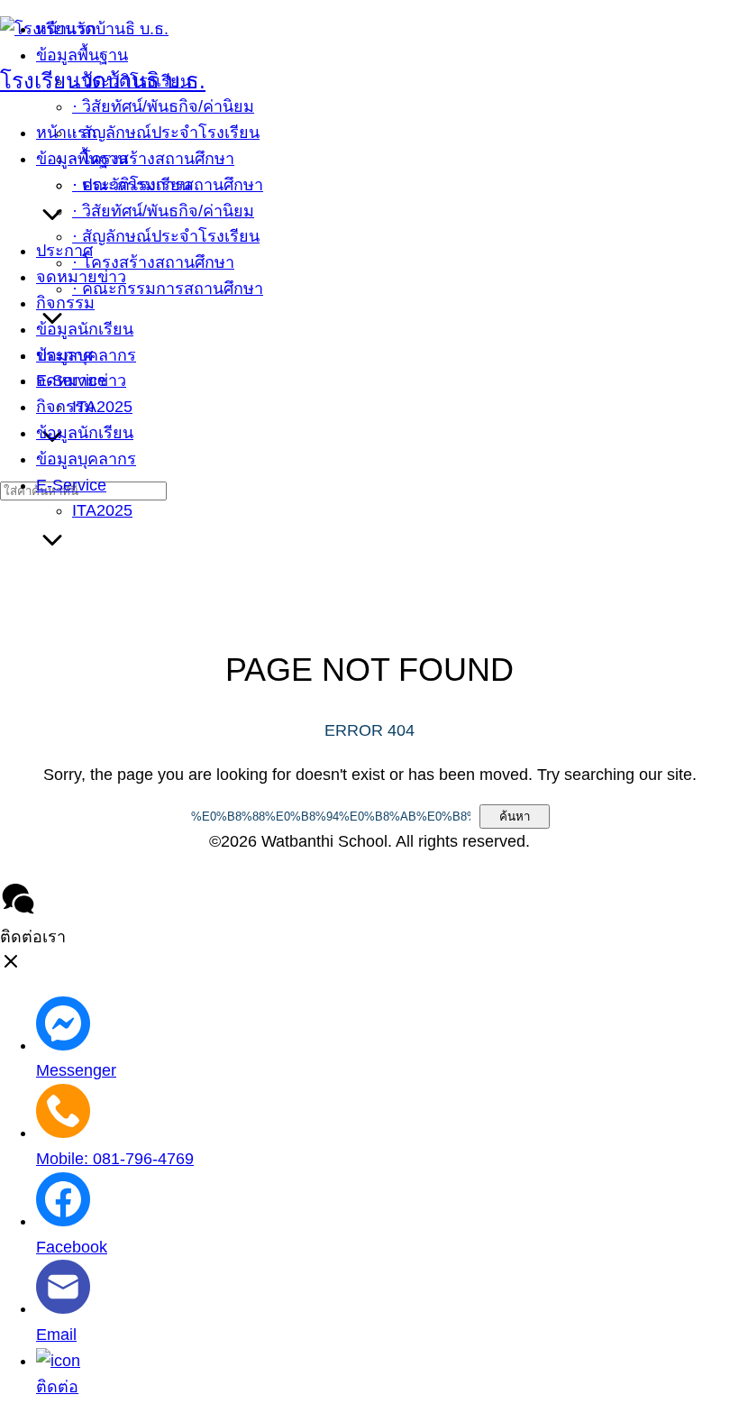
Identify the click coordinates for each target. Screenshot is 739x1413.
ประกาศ (64, 355)
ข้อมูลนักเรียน (84, 433)
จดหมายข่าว (81, 381)
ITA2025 (102, 510)
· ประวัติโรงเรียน (131, 185)
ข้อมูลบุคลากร (86, 459)
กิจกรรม (65, 407)
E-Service (71, 485)
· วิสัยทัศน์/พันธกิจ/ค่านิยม (163, 211)
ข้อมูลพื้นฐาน (82, 159)
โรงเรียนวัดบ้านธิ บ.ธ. (102, 81)
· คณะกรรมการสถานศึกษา (167, 289)
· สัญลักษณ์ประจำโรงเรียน (166, 236)
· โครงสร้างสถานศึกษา (153, 262)
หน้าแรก (66, 133)
